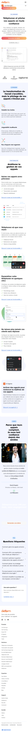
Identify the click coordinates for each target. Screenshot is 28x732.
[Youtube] (8, 619)
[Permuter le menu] (25, 6)
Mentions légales (4, 724)
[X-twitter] (5, 619)
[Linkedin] (2, 619)
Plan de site (19, 724)
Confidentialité (13, 724)
